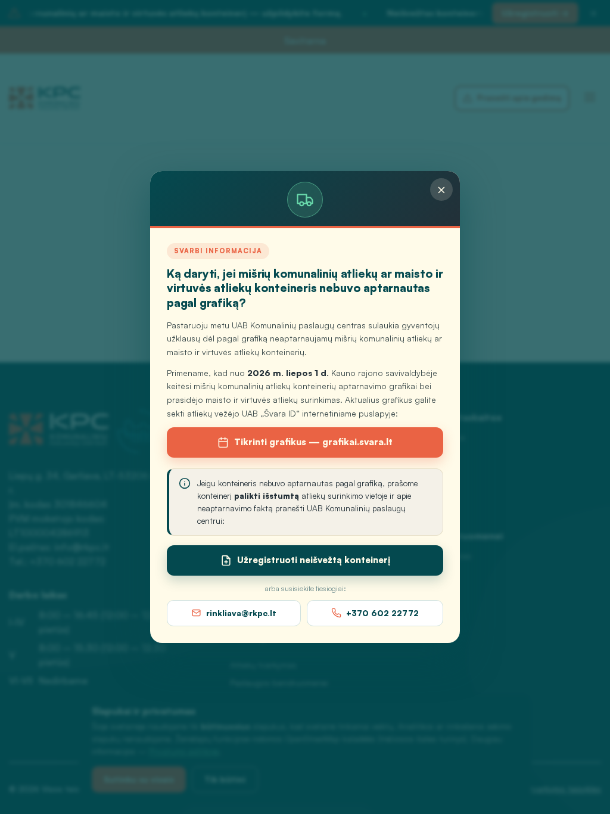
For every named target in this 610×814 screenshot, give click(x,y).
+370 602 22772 (382, 613)
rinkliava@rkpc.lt (241, 613)
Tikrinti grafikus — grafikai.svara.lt (313, 442)
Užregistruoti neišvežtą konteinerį (313, 560)
